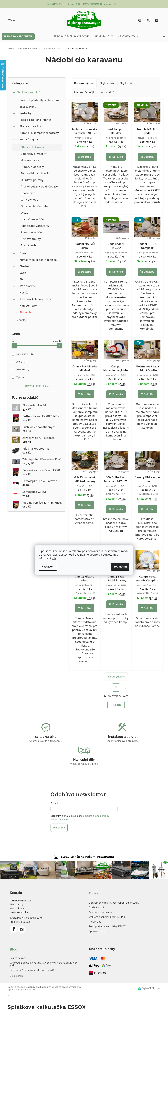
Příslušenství (29, 245)
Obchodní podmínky (100, 912)
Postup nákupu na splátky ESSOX (107, 926)
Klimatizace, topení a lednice (38, 259)
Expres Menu (28, 106)
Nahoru (117, 704)
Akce (21, 361)
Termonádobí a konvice (36, 173)
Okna (23, 253)
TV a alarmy (27, 286)
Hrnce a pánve (30, 160)
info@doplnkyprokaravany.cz (26, 918)
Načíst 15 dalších (116, 676)
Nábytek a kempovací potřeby (39, 132)
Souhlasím (120, 566)
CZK (10, 20)
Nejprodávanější (84, 92)
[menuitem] (18, 36)
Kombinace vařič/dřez (35, 225)
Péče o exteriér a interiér (35, 119)
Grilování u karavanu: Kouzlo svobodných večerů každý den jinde (43, 964)
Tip (20, 377)
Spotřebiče (28, 193)
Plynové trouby (31, 238)
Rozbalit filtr (35, 386)
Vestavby (26, 113)
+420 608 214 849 (20, 922)
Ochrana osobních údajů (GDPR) (107, 917)
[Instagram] (22, 929)
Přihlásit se (59, 827)
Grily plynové (29, 199)
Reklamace (95, 921)
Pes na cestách (18, 958)
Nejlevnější (107, 83)
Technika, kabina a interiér (36, 299)
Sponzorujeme (97, 931)
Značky (21, 320)
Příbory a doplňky (32, 167)
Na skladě (25, 354)
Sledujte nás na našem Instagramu (87, 856)
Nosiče (24, 292)
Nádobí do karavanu (34, 147)
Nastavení (48, 566)
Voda (23, 273)
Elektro (24, 266)
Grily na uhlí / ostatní (34, 206)
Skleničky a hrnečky (34, 153)
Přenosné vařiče (31, 232)
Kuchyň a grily (29, 139)
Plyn (22, 279)
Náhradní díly (28, 305)
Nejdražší (126, 83)
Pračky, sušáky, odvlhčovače (39, 186)
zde (54, 558)
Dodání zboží (96, 907)
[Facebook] (13, 929)
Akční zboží (27, 312)
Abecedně (107, 92)
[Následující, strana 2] (116, 687)
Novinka (22, 369)
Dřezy (24, 212)
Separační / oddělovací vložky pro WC (32, 970)
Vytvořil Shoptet (151, 988)
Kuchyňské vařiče (32, 219)
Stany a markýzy (30, 126)
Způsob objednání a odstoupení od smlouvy (114, 902)
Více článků (16, 976)
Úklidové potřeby (32, 180)
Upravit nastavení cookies (22, 989)
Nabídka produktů (29, 92)
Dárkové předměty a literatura (39, 100)
